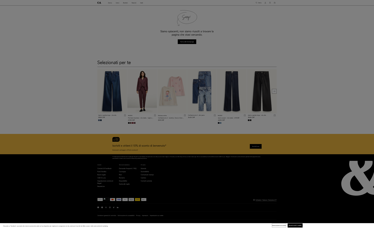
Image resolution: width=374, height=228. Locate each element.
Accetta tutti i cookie (295, 225)
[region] (187, 225)
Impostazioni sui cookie (279, 225)
